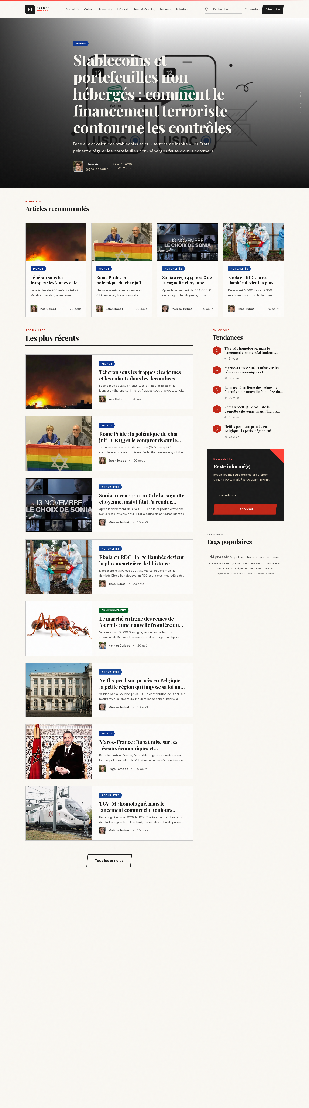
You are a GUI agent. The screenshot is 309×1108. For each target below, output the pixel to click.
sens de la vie (251, 563)
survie (270, 573)
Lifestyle (123, 9)
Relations (182, 9)
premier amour (270, 557)
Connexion (252, 9)
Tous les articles (109, 860)
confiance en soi (272, 563)
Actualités (72, 9)
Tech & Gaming (144, 9)
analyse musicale (219, 563)
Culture (89, 9)
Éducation (106, 9)
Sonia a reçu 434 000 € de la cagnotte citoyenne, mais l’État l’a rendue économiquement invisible (251, 409)
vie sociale (222, 568)
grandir (236, 563)
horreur (252, 557)
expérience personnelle (231, 573)
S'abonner (245, 509)
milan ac (269, 568)
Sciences (165, 9)
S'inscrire (273, 9)
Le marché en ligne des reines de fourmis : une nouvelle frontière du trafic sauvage (252, 389)
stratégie (237, 568)
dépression (220, 557)
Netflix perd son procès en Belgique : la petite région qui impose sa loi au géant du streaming (252, 429)
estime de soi (253, 568)
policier (239, 557)
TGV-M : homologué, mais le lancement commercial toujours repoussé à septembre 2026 (249, 350)
